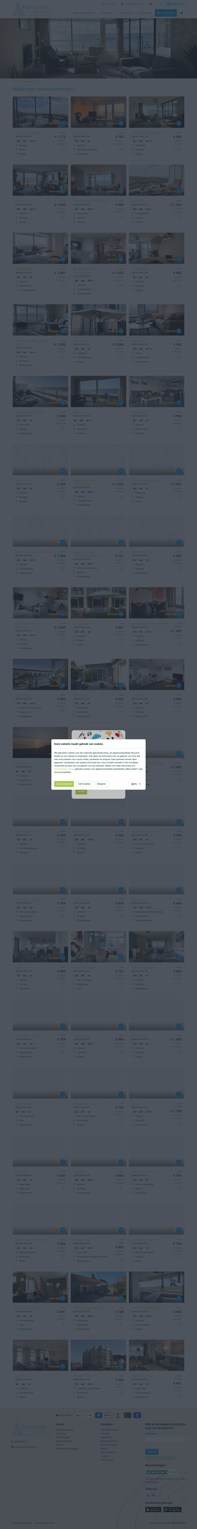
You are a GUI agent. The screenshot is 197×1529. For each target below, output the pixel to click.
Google (71, 769)
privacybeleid (60, 769)
